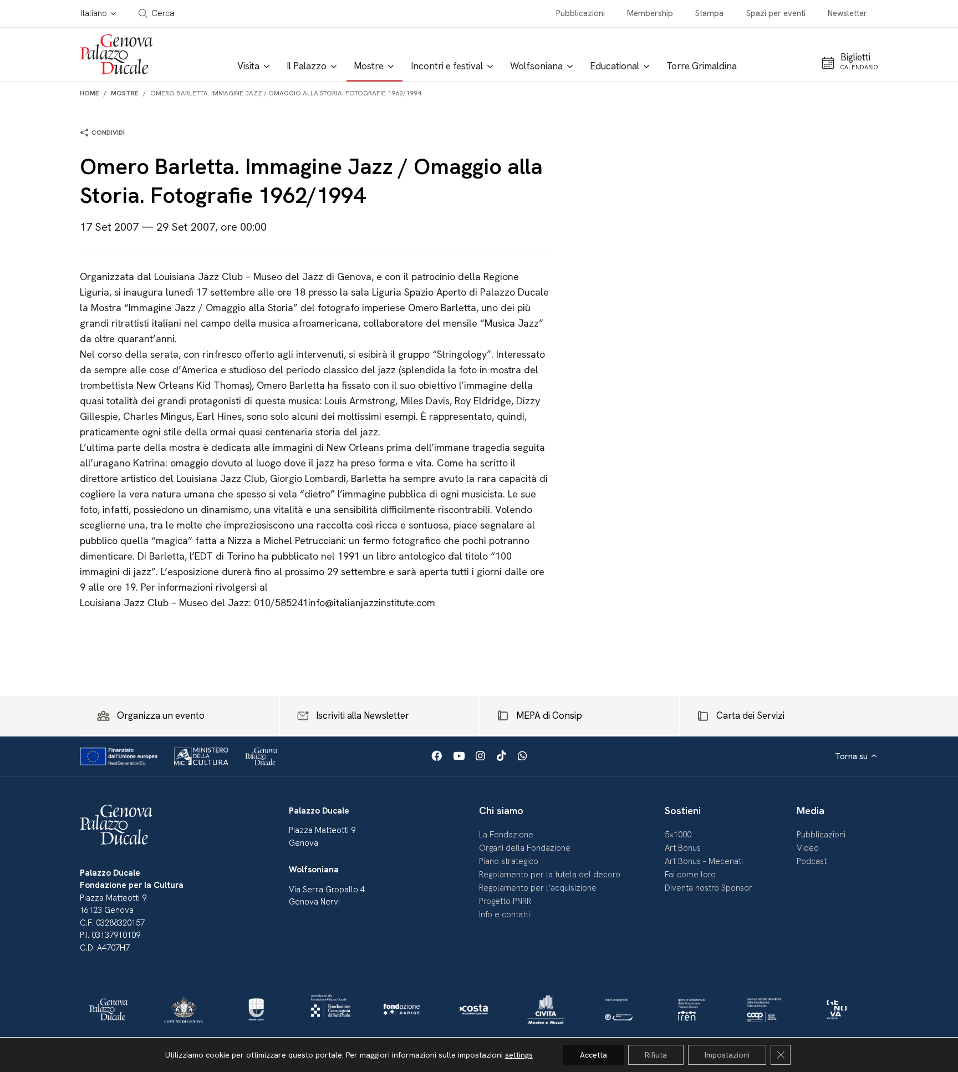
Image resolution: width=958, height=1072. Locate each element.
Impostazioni (727, 1055)
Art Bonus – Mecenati (704, 861)
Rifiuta (656, 1055)
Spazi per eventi (776, 13)
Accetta (593, 1055)
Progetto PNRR (505, 901)
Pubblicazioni (580, 13)
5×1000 (678, 834)
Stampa (709, 13)
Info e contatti (504, 914)
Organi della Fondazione (524, 847)
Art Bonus (683, 847)
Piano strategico (508, 861)
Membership (650, 13)
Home (89, 93)
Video (808, 847)
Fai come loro (690, 874)
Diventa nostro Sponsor (708, 887)
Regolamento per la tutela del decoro (549, 874)
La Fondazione (506, 834)
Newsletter (847, 13)
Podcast (812, 861)
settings (519, 1055)
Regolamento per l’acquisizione (538, 887)
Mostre (125, 93)
